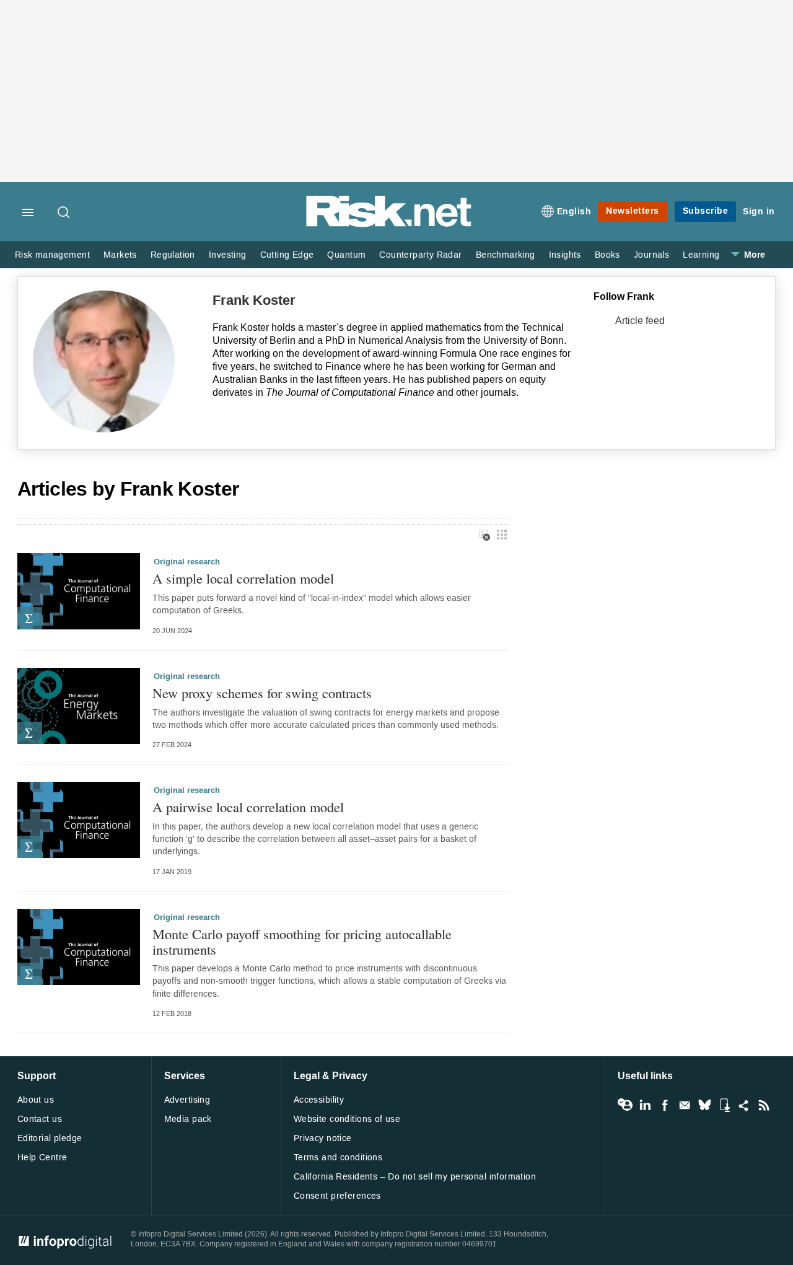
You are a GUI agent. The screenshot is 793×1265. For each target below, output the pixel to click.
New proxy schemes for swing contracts (262, 693)
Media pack (188, 1119)
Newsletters (632, 210)
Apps (724, 1105)
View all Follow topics (625, 1105)
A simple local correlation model (243, 578)
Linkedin (644, 1105)
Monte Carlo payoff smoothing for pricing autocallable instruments (302, 941)
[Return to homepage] (389, 224)
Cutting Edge (287, 255)
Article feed (640, 320)
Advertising (187, 1100)
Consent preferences (337, 1196)
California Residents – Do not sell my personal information (415, 1177)
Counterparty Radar (420, 255)
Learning (701, 255)
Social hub (744, 1105)
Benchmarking (505, 255)
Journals (651, 255)
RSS (763, 1105)
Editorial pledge (49, 1138)
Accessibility (319, 1100)
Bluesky (704, 1105)
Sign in (759, 211)
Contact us (39, 1119)
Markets (120, 255)
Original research (187, 561)
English (574, 211)
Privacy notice (323, 1138)
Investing (228, 255)
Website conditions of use (347, 1119)
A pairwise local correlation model (248, 807)
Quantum (346, 255)
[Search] (64, 213)
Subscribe (706, 210)
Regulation (173, 255)
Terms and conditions (338, 1157)
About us (35, 1100)
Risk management (52, 255)
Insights (565, 255)
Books (607, 255)
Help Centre (42, 1157)
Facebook (664, 1105)
